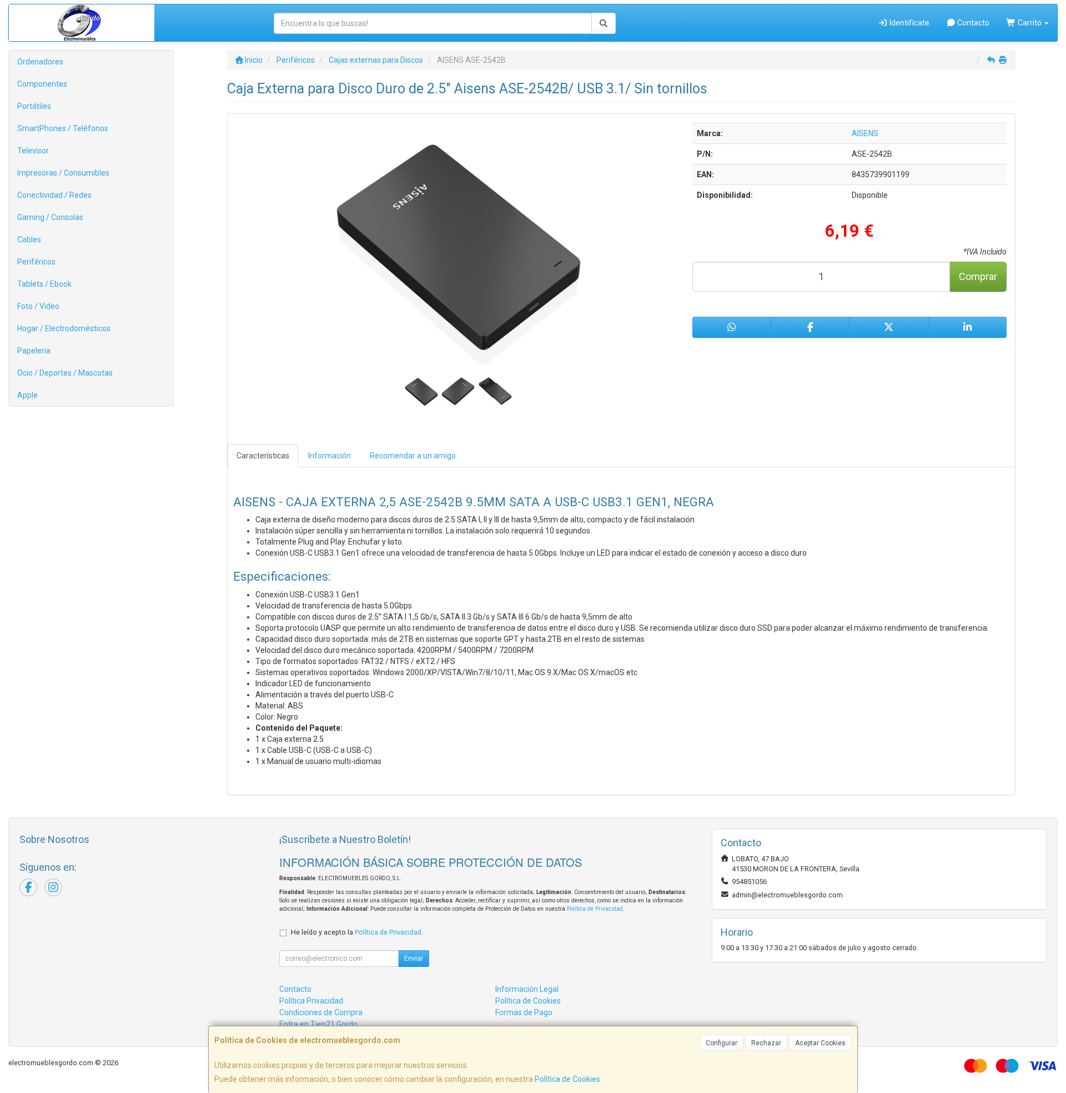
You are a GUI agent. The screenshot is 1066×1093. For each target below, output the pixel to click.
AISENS (865, 133)
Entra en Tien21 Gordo (318, 1024)
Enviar (413, 958)
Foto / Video (38, 306)
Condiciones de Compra (321, 1012)
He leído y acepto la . (357, 932)
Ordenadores (40, 61)
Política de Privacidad (595, 909)
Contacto (972, 22)
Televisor (33, 150)
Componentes (42, 83)
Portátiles (34, 106)
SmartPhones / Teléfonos (62, 128)
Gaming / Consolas (50, 217)
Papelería (34, 350)
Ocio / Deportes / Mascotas (65, 372)
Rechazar (766, 1043)
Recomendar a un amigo (413, 455)
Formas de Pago (523, 1012)
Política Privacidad (311, 1000)
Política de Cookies (567, 1079)
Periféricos (36, 261)
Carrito (1029, 22)
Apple (27, 395)
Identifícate (908, 22)
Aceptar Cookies (820, 1043)
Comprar (978, 276)
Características (263, 455)
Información (329, 455)
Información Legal (527, 989)
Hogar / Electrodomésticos (63, 328)
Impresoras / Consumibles (63, 172)
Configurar (721, 1043)
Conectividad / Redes (54, 195)
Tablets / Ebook (44, 284)
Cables (29, 239)
